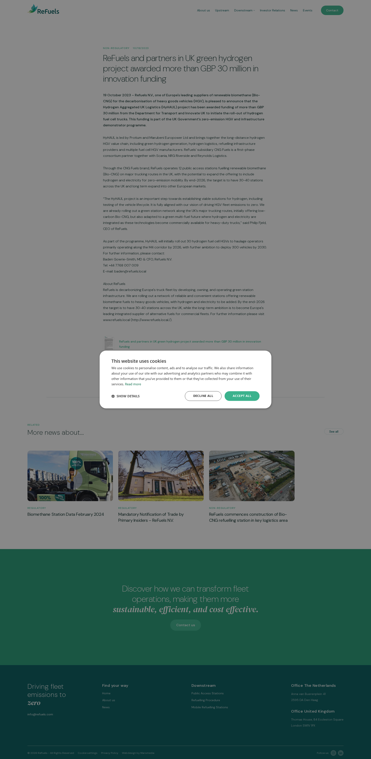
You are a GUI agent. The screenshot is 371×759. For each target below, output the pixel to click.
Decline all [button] (203, 396)
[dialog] (185, 379)
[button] (125, 396)
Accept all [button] (242, 396)
